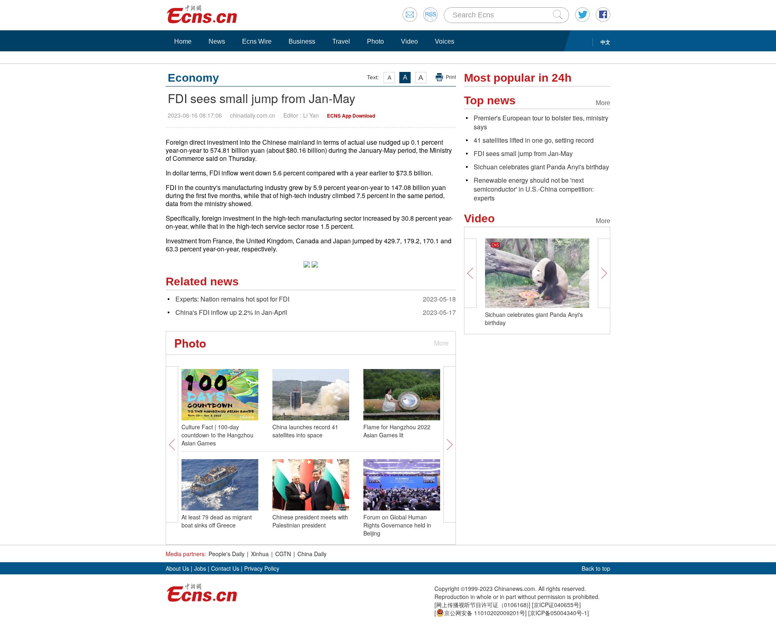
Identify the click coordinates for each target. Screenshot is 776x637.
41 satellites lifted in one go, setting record (534, 140)
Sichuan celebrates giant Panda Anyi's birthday (541, 166)
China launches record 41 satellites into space (305, 431)
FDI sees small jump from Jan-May (523, 153)
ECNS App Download (351, 115)
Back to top (596, 568)
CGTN (283, 554)
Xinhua (260, 554)
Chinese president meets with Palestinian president (310, 521)
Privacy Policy (261, 568)
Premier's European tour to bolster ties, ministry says (541, 122)
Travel (341, 41)
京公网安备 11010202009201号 (484, 613)
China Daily (312, 554)
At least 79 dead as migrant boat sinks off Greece (216, 521)
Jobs (200, 568)
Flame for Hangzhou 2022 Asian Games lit (396, 431)
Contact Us (225, 568)
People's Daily (227, 554)
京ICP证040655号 (556, 605)
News (217, 41)
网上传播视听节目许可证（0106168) (482, 605)
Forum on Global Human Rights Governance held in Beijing (397, 525)
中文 (605, 42)
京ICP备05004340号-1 (558, 613)
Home (183, 41)
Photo (375, 41)
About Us (177, 568)
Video (409, 41)
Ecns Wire (257, 41)
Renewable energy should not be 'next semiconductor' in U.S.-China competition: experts (534, 188)
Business (302, 41)
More (441, 343)
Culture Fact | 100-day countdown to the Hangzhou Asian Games (217, 435)
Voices (444, 41)
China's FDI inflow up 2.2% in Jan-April (231, 312)
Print (451, 77)
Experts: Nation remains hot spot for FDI (232, 299)
